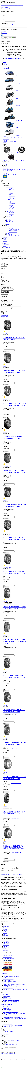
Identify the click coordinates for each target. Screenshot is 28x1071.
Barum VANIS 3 (14, 338)
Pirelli (4, 934)
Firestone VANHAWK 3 (14, 778)
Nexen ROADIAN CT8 (14, 813)
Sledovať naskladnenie (16, 748)
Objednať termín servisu (12, 178)
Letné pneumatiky (7, 955)
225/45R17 (6, 943)
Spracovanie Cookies (8, 988)
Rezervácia (3, 1065)
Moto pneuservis (21, 169)
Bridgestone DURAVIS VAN (14, 847)
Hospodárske (19, 120)
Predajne (5, 64)
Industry (18, 105)
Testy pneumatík (7, 1009)
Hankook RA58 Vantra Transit (14, 608)
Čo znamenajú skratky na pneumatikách (12, 1017)
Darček (5, 333)
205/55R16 (6, 942)
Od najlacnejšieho (5, 316)
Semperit (5, 930)
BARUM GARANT (8, 1026)
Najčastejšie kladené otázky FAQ (11, 986)
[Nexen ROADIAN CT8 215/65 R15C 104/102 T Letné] (6, 803)
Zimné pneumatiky (7, 957)
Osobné (17, 75)
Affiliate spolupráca (7, 985)
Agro (17, 112)
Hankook (5, 931)
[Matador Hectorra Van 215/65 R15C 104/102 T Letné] (7, 496)
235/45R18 (6, 947)
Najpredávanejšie (4, 315)
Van (17, 90)
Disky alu (8, 220)
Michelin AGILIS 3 (13, 437)
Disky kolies (6, 1008)
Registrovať (3, 31)
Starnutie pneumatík (7, 1015)
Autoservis (5, 172)
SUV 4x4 (18, 83)
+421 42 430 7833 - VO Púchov (12, 58)
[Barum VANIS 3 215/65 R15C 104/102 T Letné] (7, 329)
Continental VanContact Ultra (14, 404)
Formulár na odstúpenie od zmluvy (11, 1001)
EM (17, 127)
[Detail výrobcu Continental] (7, 963)
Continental (6, 926)
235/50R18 (6, 948)
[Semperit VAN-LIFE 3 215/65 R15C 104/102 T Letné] (7, 362)
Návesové (5, 141)
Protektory (5, 140)
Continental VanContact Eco (14, 538)
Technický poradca (6, 1004)
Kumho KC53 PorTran (14, 743)
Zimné (14, 141)
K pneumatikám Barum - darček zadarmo (12, 1025)
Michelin (5, 933)
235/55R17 (6, 946)
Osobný (5, 169)
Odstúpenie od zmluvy (8, 979)
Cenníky (5, 997)
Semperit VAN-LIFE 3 (14, 371)
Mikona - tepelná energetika (9, 981)
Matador (5, 929)
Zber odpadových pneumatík (10, 983)
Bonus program (6, 980)
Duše (4, 136)
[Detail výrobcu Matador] (7, 964)
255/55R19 (6, 950)
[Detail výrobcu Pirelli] (7, 971)
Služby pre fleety (7, 998)
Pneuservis (5, 168)
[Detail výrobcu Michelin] (7, 966)
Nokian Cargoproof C (14, 711)
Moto (17, 98)
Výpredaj (3, 3)
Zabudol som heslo (9, 24)
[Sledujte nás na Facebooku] (10, 1044)
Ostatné (5, 164)
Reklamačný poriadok (8, 977)
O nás (4, 62)
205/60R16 (6, 945)
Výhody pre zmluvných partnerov (11, 1000)
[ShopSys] (8, 1053)
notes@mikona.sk (5, 1034)
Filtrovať (3, 284)
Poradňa (5, 60)
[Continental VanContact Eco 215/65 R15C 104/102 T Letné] (7, 529)
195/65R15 (6, 941)
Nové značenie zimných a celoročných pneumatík (14, 1018)
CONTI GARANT (7, 1024)
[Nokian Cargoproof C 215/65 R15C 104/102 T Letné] (7, 702)
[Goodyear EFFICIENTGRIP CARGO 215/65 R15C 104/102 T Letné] (6, 631)
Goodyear (5, 935)
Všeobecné (4, 973)
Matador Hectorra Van (14, 505)
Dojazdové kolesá (19, 160)
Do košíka (6, 351)
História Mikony (7, 996)
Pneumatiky (6, 68)
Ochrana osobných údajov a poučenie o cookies (14, 984)
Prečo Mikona (6, 994)
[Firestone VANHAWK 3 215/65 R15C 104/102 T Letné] (7, 769)
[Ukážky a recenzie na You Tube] (11, 1040)
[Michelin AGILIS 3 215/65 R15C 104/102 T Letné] (7, 428)
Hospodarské (11, 137)
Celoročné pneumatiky (8, 958)
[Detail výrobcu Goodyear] (7, 968)
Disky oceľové (14, 153)
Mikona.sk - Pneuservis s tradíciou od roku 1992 (12, 5)
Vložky (5, 143)
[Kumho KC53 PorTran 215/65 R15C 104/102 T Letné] (6, 734)
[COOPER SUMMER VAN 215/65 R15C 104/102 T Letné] (7, 667)
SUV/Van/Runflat (7, 170)
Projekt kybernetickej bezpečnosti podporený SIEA (15, 989)
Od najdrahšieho (4, 317)
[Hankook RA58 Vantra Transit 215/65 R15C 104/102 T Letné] (7, 598)
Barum (5, 927)
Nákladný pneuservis (12, 169)
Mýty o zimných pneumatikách (10, 1012)
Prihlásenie (9, 9)
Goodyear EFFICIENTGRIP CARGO (15, 641)
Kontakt (5, 63)
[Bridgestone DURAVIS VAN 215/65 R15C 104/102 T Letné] (7, 838)
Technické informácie (8, 1010)
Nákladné (18, 135)
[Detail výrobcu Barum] (7, 960)
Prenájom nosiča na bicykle (9, 174)
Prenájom (5, 173)
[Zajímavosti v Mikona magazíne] (5, 1043)
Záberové (10, 141)
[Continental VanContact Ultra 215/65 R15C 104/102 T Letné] (7, 395)
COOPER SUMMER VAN (14, 676)
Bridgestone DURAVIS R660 (14, 471)
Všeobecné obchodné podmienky (11, 976)
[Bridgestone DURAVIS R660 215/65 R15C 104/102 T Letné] (7, 462)
